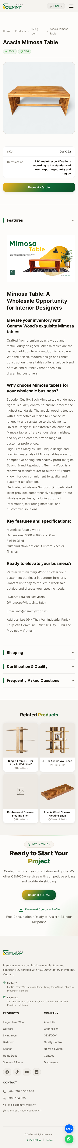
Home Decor (10, 1055)
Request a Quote (39, 187)
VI (62, 5)
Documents (51, 1062)
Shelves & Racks (13, 1062)
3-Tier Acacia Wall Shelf (57, 760)
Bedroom (8, 1042)
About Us (49, 1022)
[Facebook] (7, 1072)
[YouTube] (27, 1072)
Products (20, 31)
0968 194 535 (16, 1098)
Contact (49, 1055)
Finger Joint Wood (14, 1022)
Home (6, 31)
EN (57, 5)
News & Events (53, 1048)
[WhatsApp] (69, 1139)
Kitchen (7, 1048)
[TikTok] (17, 1072)
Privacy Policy (33, 1139)
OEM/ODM (50, 1035)
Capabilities (51, 1028)
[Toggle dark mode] (50, 6)
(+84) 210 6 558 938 (20, 1091)
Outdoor (8, 1028)
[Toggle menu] (71, 6)
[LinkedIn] (37, 1072)
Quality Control (53, 1042)
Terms (49, 1139)
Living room (34, 31)
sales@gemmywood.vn (21, 1104)
